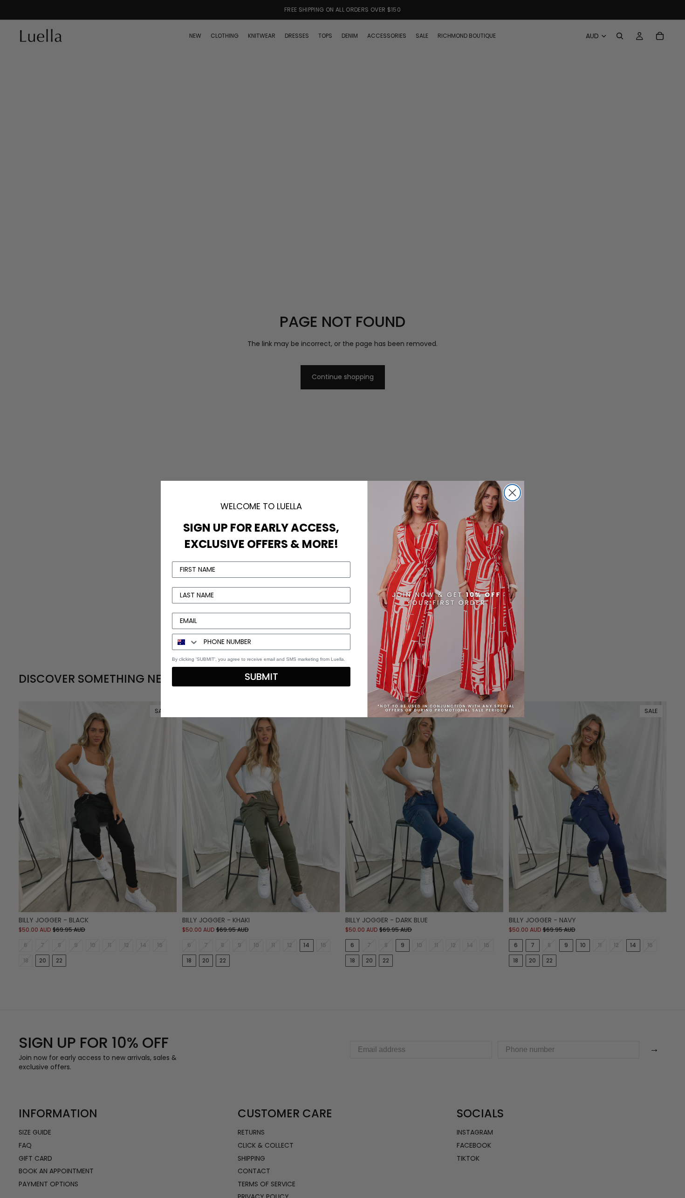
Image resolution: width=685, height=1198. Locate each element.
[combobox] (185, 642)
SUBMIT (261, 676)
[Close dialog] (512, 493)
